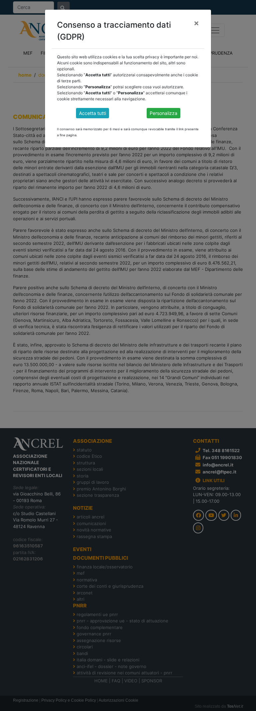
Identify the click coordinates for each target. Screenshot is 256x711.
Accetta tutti (92, 113)
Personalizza (163, 113)
